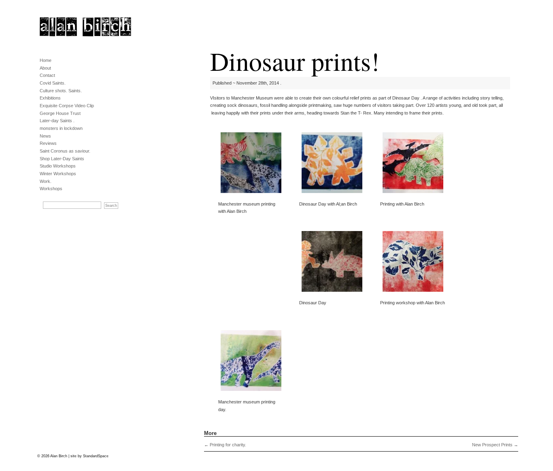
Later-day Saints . (57, 120)
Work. (45, 181)
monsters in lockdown (61, 128)
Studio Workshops (58, 165)
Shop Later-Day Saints (62, 158)
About (45, 68)
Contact (47, 75)
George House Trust (60, 113)
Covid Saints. (53, 83)
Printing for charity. (225, 444)
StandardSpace (95, 456)
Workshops (51, 188)
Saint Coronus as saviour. (65, 151)
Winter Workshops (58, 173)
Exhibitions (50, 97)
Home (45, 60)
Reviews (48, 143)
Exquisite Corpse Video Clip (67, 105)
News (45, 136)
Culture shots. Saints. (61, 90)
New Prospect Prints (495, 444)
